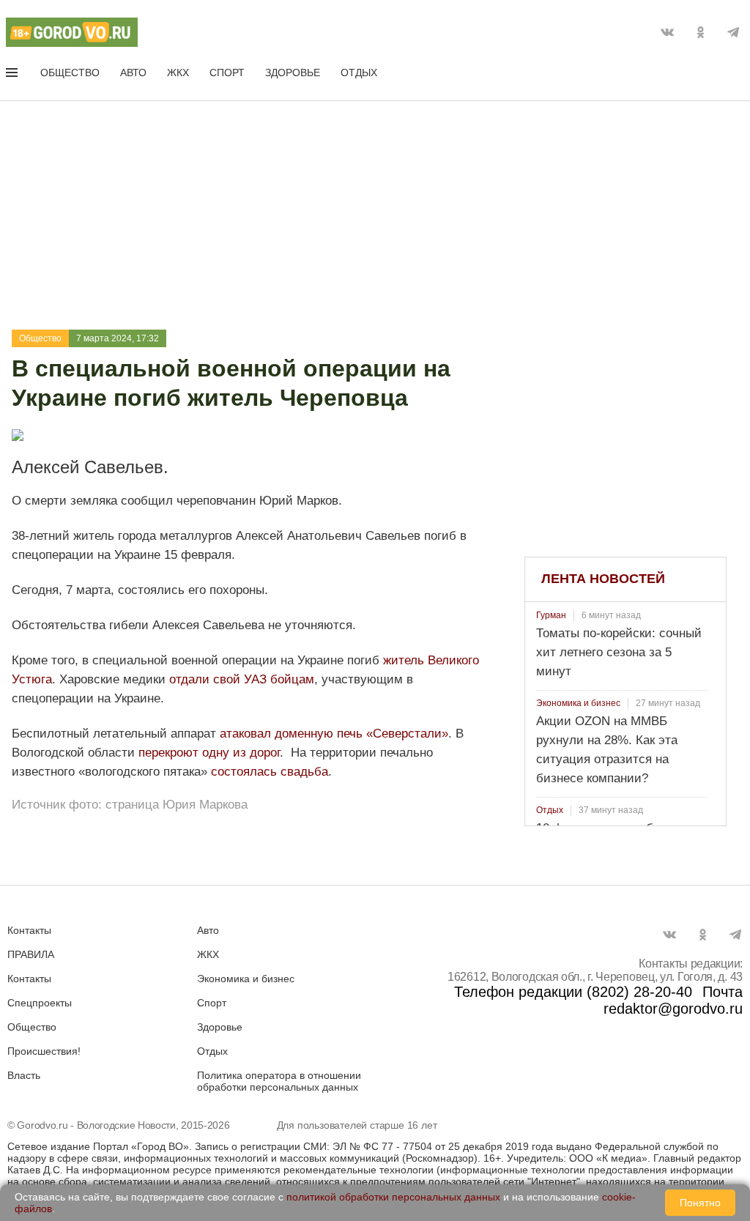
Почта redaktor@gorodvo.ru (673, 1000)
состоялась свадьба (269, 772)
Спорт (227, 72)
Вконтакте (667, 32)
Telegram (733, 32)
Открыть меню (13, 75)
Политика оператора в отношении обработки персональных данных (279, 1081)
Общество (70, 72)
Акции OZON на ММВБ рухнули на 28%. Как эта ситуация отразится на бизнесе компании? (606, 749)
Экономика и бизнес (578, 703)
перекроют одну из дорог (209, 753)
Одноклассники (700, 32)
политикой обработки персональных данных (393, 1197)
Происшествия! (44, 1051)
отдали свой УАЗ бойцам (241, 679)
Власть (23, 1075)
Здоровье (292, 72)
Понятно (700, 1203)
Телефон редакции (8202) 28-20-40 (573, 992)
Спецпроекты (39, 1003)
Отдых (359, 72)
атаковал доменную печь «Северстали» (334, 734)
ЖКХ (178, 72)
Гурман (551, 615)
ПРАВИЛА (30, 954)
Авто (133, 72)
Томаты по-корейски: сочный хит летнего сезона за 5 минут (619, 652)
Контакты (29, 930)
